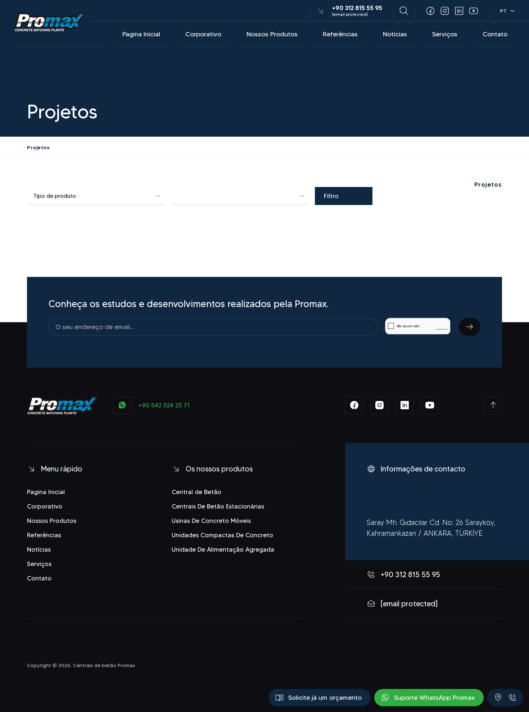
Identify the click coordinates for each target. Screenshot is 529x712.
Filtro (331, 196)
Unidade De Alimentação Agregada (223, 549)
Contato (495, 34)
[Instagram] (445, 11)
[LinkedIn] (459, 11)
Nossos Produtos (272, 34)
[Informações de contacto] (498, 697)
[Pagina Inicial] (50, 22)
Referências (340, 34)
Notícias (395, 34)
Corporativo (203, 34)
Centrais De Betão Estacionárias (218, 506)
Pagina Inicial (141, 34)
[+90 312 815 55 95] (512, 697)
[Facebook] (430, 11)
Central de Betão (196, 492)
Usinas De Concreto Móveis (211, 520)
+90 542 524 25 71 (164, 405)
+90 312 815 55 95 (357, 8)
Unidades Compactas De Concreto (222, 535)
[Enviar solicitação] (469, 327)
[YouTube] (474, 11)
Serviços (444, 34)
